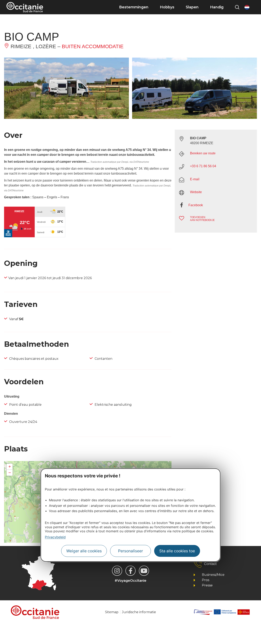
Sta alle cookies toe (177, 550)
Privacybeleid (55, 537)
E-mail (194, 179)
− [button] (9, 472)
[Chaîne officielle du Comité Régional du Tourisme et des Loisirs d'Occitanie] (144, 571)
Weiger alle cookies (84, 550)
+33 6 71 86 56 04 (203, 166)
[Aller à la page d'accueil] (25, 7)
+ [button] (9, 466)
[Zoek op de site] (237, 7)
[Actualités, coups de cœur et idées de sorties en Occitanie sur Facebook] (130, 571)
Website (196, 192)
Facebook (195, 205)
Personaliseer (130, 550)
